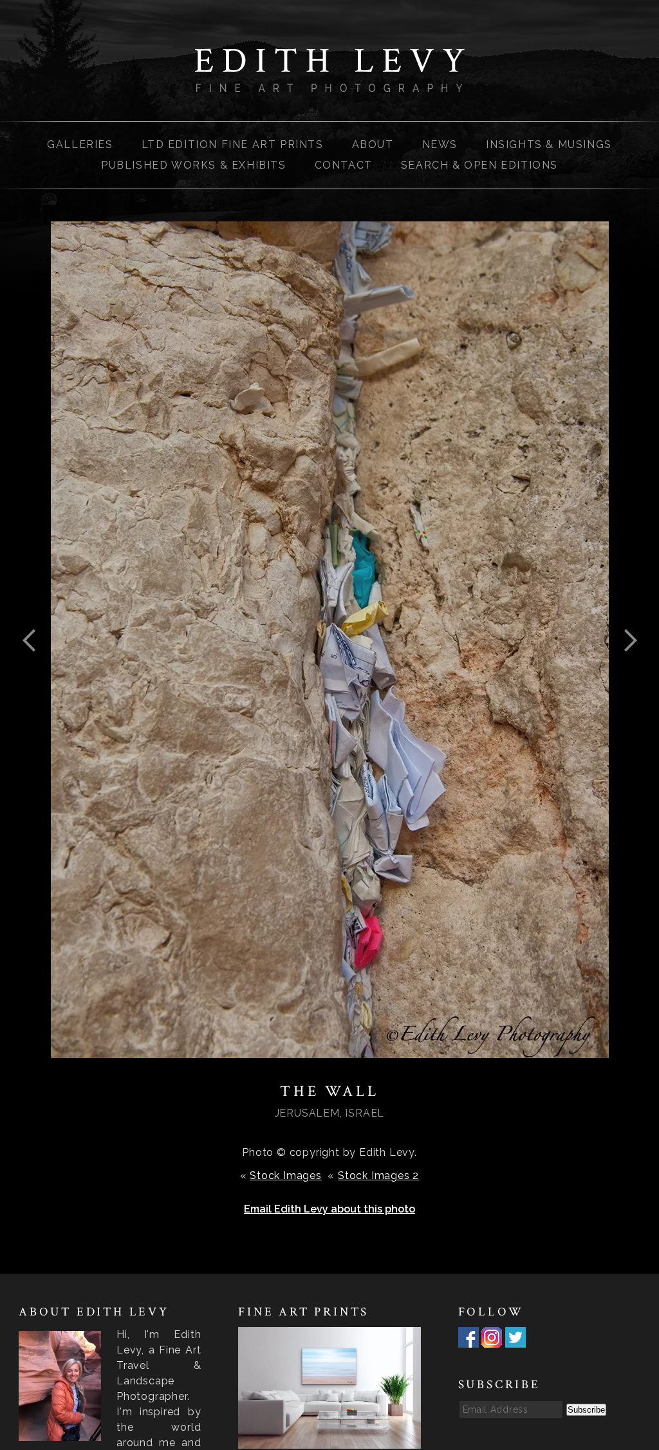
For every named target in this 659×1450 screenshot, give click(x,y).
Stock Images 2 (378, 1175)
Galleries (80, 144)
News (440, 144)
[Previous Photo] (35, 672)
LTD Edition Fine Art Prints (233, 144)
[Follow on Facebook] (468, 1340)
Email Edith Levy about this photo (329, 1209)
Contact (344, 165)
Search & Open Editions (479, 165)
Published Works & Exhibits (193, 165)
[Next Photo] (625, 672)
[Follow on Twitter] (515, 1340)
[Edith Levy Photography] (329, 84)
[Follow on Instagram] (491, 1340)
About (373, 144)
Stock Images (286, 1175)
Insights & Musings (549, 144)
